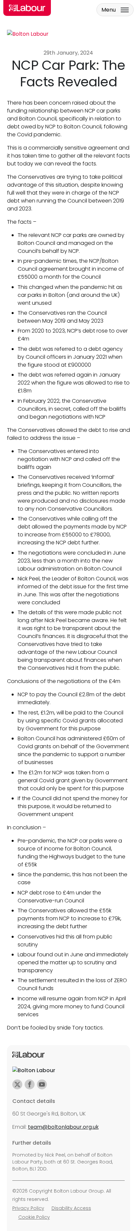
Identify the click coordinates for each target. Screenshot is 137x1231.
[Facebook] (30, 1084)
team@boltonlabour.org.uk (63, 1127)
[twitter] (17, 1084)
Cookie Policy (34, 1217)
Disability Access (71, 1208)
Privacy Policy (28, 1208)
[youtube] (42, 1084)
